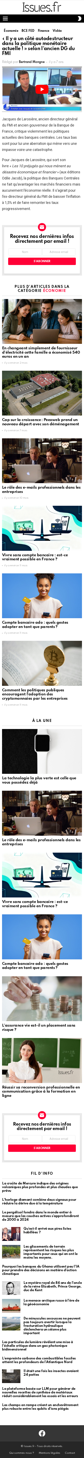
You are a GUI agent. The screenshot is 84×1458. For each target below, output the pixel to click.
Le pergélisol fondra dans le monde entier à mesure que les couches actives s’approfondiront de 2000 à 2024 (40, 1216)
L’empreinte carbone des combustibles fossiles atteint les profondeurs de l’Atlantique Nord (39, 1360)
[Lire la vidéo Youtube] (42, 89)
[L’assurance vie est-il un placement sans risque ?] (42, 998)
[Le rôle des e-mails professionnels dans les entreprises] (42, 460)
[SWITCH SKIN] (79, 18)
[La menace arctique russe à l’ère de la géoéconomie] (11, 1306)
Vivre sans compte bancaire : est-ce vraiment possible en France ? (35, 557)
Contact (70, 1453)
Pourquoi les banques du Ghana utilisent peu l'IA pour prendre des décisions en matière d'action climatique (40, 1270)
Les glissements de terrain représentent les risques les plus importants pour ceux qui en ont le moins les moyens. (50, 1252)
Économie (54, 291)
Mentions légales (49, 1453)
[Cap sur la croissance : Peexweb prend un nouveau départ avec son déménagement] (42, 393)
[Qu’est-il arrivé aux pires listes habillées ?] (11, 1234)
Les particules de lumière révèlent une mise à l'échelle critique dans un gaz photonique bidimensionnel (37, 1345)
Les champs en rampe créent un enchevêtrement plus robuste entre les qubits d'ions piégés (40, 1407)
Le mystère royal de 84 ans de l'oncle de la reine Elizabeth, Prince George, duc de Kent (52, 1286)
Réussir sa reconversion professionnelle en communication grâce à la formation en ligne (41, 1091)
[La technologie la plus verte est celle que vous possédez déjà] (42, 751)
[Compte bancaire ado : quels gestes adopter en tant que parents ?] (42, 595)
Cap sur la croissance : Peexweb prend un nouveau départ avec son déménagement (40, 422)
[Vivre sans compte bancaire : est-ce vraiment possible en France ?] (42, 528)
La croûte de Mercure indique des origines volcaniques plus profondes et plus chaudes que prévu (40, 1187)
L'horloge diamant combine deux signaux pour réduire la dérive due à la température (39, 1201)
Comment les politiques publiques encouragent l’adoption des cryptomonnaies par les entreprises (35, 694)
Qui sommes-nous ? (21, 1453)
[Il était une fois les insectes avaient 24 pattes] (11, 1376)
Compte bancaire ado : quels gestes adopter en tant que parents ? (35, 625)
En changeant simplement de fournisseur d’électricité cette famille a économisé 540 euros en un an (41, 352)
